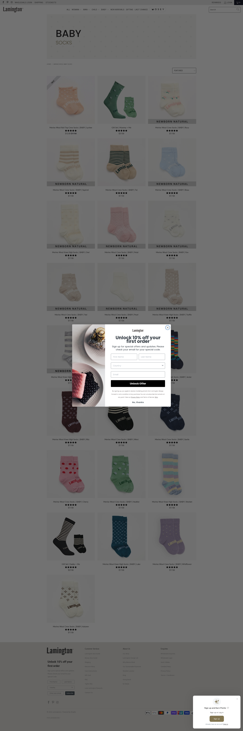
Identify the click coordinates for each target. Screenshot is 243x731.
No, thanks (138, 402)
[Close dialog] (167, 327)
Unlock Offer (138, 383)
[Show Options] (162, 366)
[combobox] (137, 366)
